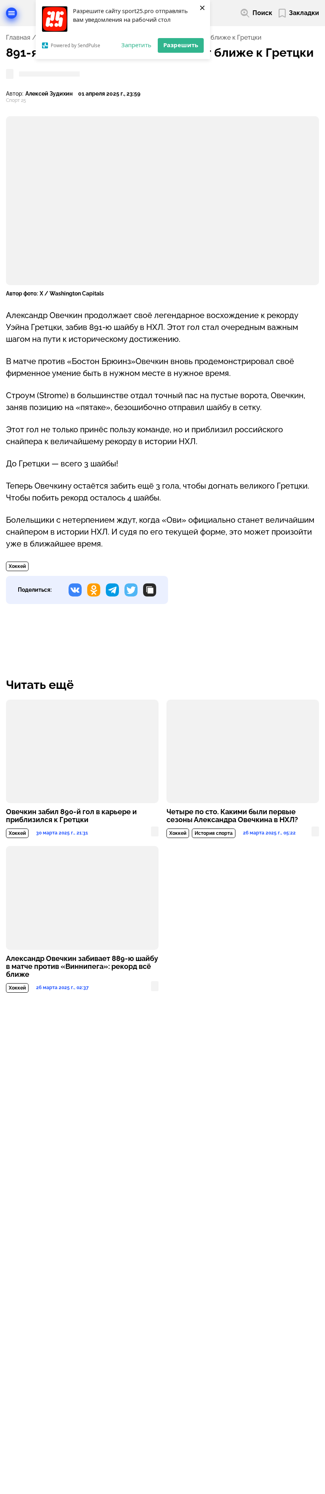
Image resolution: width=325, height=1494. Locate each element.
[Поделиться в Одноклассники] (93, 589)
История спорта (214, 833)
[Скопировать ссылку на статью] (149, 589)
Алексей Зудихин (49, 94)
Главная (18, 37)
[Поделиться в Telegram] (112, 589)
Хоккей (17, 566)
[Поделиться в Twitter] (131, 589)
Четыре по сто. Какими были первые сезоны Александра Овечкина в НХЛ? (232, 816)
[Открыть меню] (11, 13)
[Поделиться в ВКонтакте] (75, 589)
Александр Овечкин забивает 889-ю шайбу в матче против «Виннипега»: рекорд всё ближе (82, 966)
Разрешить (180, 45)
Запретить (136, 45)
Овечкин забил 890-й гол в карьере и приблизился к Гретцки (71, 816)
